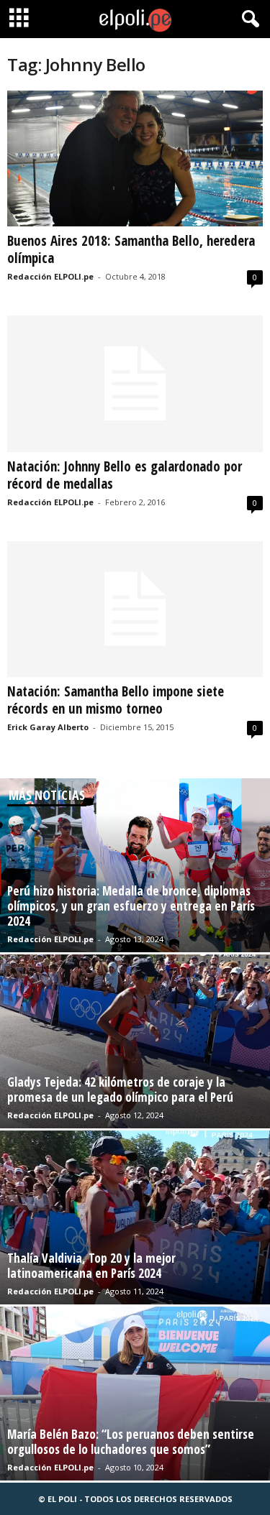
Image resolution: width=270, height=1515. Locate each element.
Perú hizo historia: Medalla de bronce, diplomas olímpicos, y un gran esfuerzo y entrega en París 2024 (131, 906)
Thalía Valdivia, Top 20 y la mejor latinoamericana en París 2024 (91, 1265)
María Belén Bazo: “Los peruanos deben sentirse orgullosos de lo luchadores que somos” (130, 1442)
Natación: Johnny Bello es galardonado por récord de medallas (124, 475)
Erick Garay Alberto (48, 727)
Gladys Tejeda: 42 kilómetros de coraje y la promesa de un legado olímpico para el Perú (120, 1089)
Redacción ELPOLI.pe (50, 276)
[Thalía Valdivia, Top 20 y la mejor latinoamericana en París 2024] (135, 1217)
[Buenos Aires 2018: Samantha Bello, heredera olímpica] (135, 158)
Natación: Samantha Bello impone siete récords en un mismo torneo (115, 700)
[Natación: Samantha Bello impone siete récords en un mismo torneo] (135, 609)
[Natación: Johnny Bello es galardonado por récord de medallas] (135, 383)
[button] (248, 19)
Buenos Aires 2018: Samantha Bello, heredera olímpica (131, 249)
